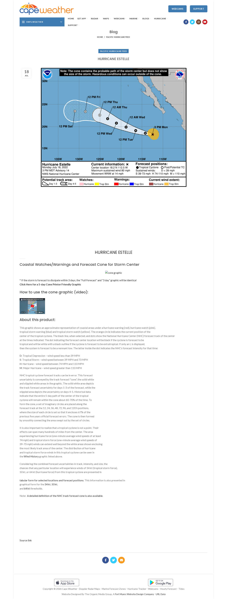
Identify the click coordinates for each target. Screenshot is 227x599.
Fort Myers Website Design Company (134, 594)
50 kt (54, 484)
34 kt (48, 484)
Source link (26, 540)
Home (100, 37)
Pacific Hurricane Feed (118, 37)
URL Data (161, 594)
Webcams (177, 8)
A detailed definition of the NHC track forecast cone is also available (65, 495)
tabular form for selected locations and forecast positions (52, 480)
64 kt (27, 488)
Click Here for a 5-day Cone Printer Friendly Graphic (50, 284)
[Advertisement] (113, 200)
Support (198, 8)
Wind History (31, 456)
